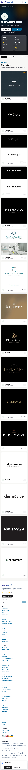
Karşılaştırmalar (5, 641)
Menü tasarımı (4, 705)
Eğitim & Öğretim (16, 755)
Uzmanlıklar (12, 56)
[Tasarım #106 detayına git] (14, 496)
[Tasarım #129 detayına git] (14, 179)
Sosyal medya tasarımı (6, 689)
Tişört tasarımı (5, 707)
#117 (24, 448)
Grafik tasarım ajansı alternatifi (8, 682)
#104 (24, 575)
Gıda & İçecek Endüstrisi (7, 755)
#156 (24, 130)
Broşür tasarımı (5, 702)
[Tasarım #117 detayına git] (14, 433)
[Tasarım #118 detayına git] (14, 401)
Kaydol (24, 602)
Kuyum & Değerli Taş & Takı (7, 753)
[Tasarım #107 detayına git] (14, 465)
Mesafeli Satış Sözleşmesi (7, 623)
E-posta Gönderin (5, 730)
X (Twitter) (4, 722)
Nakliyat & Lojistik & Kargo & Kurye (9, 757)
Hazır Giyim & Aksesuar (6, 758)
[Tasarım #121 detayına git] (14, 338)
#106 (24, 511)
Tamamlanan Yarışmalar (6, 610)
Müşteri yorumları (5, 614)
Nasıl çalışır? (4, 619)
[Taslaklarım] (22, 2)
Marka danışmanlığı (5, 678)
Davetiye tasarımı (5, 698)
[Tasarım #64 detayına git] (14, 274)
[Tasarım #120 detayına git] (14, 369)
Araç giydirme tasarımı (6, 696)
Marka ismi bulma (5, 671)
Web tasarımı (4, 691)
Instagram (4, 719)
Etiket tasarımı (4, 685)
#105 (24, 543)
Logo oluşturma (5, 667)
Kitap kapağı (4, 693)
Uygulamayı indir (8, 596)
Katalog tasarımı (5, 704)
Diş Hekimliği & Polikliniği (19, 753)
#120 (24, 384)
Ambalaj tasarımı (5, 683)
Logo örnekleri (5, 713)
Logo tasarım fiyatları (6, 663)
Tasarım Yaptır (4, 608)
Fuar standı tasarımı (6, 694)
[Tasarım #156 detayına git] (14, 115)
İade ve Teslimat (5, 625)
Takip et (5, 32)
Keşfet (3, 612)
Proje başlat (7, 29)
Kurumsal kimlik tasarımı (7, 676)
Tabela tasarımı (5, 700)
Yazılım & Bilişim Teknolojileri (7, 748)
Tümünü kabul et (8, 767)
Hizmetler (3, 654)
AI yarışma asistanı (5, 653)
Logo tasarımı (4, 656)
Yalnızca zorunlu (17, 767)
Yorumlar (21, 56)
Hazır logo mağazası (6, 665)
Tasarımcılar (3, 6)
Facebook (4, 720)
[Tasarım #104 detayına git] (14, 560)
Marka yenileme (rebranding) (7, 680)
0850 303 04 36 (5, 732)
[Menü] (25, 2)
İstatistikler (4, 634)
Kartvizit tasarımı (5, 674)
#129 (24, 194)
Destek (3, 630)
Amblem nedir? (5, 711)
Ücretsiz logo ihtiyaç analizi (7, 658)
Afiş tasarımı (4, 687)
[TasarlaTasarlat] (7, 585)
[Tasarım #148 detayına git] (14, 147)
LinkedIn (3, 724)
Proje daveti (17, 29)
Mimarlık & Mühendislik (21, 745)
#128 (24, 226)
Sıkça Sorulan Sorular (6, 628)
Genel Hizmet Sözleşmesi (7, 621)
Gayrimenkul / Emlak (6, 750)
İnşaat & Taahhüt (5, 743)
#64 (24, 289)
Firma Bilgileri (4, 632)
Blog (2, 617)
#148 (24, 162)
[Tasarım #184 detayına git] (14, 84)
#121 (24, 353)
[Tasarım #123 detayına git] (14, 306)
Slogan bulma (4, 673)
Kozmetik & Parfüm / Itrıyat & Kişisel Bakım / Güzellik (13, 747)
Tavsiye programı (5, 637)
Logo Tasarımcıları (5, 662)
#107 (24, 480)
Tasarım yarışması (5, 649)
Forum (3, 616)
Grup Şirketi (23, 755)
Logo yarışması (5, 660)
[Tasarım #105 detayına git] (14, 528)
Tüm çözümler (4, 647)
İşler (5, 56)
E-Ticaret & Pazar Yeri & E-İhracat (9, 745)
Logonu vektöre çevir (6, 669)
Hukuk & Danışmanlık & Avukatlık (16, 743)
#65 (24, 257)
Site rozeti (4, 639)
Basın (3, 636)
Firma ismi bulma (5, 709)
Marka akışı (4, 651)
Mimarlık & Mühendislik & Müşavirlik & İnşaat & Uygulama (13, 752)
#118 (24, 416)
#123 (24, 321)
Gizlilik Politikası (5, 626)
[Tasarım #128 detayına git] (14, 211)
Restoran (16, 748)
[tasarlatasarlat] (7, 2)
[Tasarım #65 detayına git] (14, 242)
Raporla (12, 32)
